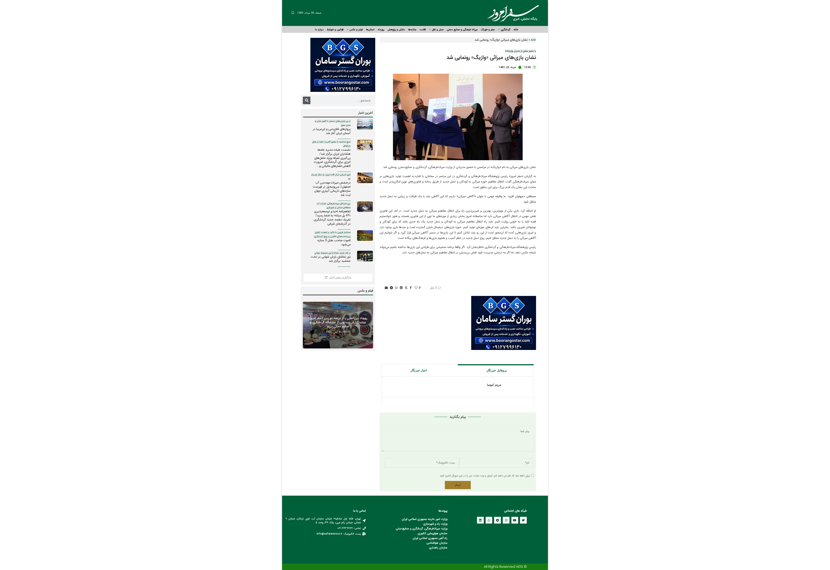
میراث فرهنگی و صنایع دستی (462, 29)
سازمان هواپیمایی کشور (433, 533)
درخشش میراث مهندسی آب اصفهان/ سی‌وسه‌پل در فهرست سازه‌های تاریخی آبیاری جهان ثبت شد (331, 185)
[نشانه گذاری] (293, 13)
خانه (516, 29)
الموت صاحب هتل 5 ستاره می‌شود (332, 239)
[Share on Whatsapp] (396, 288)
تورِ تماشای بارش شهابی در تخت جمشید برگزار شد (331, 257)
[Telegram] (497, 520)
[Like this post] (416, 288)
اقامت (423, 29)
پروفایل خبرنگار (497, 370)
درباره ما (319, 29)
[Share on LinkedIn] (401, 288)
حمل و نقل (438, 29)
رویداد (381, 29)
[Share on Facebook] (411, 288)
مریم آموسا (494, 385)
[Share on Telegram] (391, 288)
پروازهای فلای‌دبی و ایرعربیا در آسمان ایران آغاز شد (332, 128)
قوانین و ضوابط (335, 29)
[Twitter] (523, 520)
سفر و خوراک (488, 29)
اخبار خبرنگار (418, 370)
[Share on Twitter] (406, 288)
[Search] (306, 100)
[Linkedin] (480, 520)
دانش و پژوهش (396, 29)
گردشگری (505, 29)
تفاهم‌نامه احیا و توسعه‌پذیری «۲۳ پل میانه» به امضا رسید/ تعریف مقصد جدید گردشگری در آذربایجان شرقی (332, 214)
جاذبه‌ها (412, 29)
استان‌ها (370, 29)
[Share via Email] (386, 288)
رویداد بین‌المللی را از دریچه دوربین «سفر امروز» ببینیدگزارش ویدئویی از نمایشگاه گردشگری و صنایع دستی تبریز (337, 322)
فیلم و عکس (356, 29)
